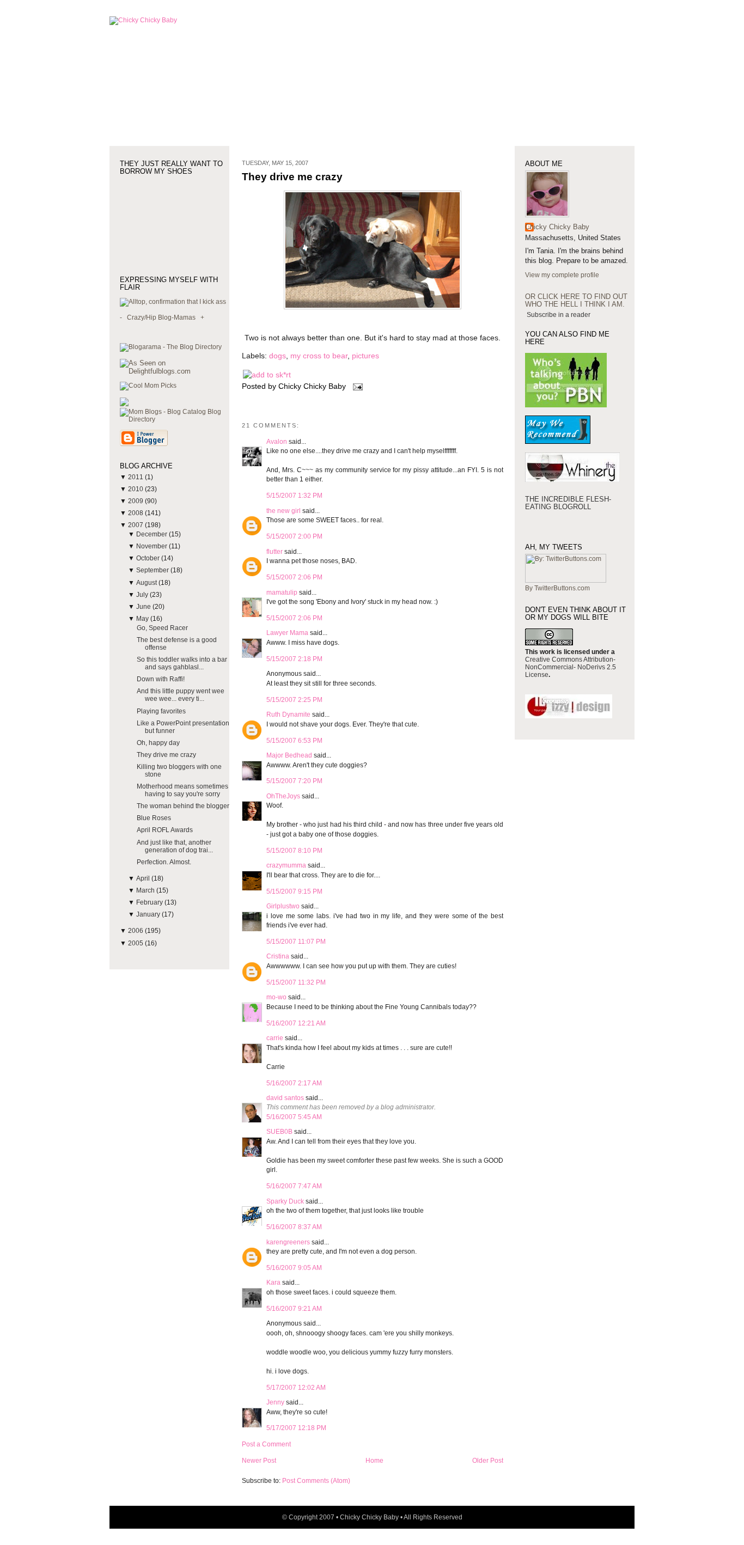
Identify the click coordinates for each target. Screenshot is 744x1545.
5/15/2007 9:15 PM (294, 891)
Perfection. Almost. (164, 862)
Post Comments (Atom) (316, 1481)
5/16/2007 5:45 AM (294, 1117)
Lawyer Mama (287, 633)
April (143, 878)
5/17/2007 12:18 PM (296, 1428)
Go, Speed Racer (162, 628)
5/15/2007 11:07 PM (296, 941)
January (149, 914)
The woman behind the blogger (183, 806)
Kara (273, 1282)
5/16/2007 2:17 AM (294, 1083)
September (153, 570)
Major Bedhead (289, 755)
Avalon (276, 441)
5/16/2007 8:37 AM (294, 1227)
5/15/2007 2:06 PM (294, 577)
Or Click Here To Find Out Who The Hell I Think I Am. (576, 300)
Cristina (277, 956)
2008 (136, 513)
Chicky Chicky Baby (557, 227)
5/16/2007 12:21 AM (296, 1023)
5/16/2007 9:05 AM (294, 1268)
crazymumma (286, 865)
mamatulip (281, 592)
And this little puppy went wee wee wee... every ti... (180, 695)
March (146, 890)
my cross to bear (318, 356)
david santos (285, 1098)
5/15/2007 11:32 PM (296, 982)
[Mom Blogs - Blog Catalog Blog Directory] (174, 419)
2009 (136, 501)
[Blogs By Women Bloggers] (124, 404)
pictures (365, 356)
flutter (274, 551)
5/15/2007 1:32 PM (294, 495)
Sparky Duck (285, 1201)
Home (374, 1460)
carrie (274, 1038)
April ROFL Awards (165, 830)
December (152, 534)
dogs (277, 356)
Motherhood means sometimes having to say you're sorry (182, 790)
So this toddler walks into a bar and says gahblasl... (182, 663)
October (148, 558)
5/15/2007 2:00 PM (294, 536)
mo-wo (276, 997)
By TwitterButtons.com (557, 588)
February (150, 902)
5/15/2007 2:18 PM (294, 659)
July (143, 595)
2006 (136, 931)
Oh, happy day (158, 743)
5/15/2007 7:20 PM (294, 781)
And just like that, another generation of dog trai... (175, 846)
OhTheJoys (283, 796)
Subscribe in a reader (558, 315)
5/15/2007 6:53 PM (294, 740)
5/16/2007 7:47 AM (294, 1186)
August (147, 583)
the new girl (283, 511)
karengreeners (288, 1242)
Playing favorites (161, 711)
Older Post (487, 1460)
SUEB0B (279, 1131)
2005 (136, 943)
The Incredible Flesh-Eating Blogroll (568, 503)
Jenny (275, 1402)
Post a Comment (266, 1444)
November (152, 546)
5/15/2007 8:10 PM (294, 850)
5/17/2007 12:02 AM (296, 1387)
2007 (136, 525)
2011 (136, 477)
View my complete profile (562, 275)
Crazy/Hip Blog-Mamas (161, 317)
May (143, 618)
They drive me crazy (166, 755)
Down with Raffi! (161, 679)
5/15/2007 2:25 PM (294, 700)
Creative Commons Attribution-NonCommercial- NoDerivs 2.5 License (570, 667)
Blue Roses (154, 818)
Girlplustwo (283, 906)
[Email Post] (356, 386)
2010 (136, 489)
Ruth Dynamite (288, 714)
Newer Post (259, 1460)
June (144, 606)
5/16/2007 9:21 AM (294, 1308)
